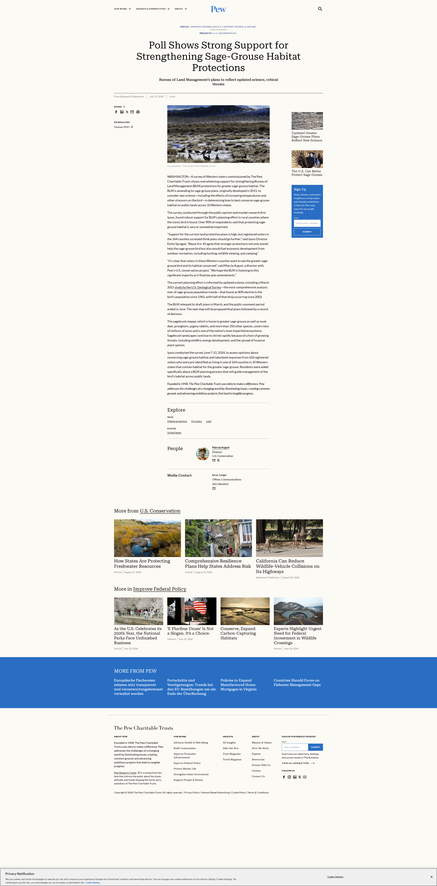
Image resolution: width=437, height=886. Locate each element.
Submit (307, 231)
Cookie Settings (335, 876)
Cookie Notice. (93, 882)
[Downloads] (320, 103)
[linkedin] (122, 112)
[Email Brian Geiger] (214, 488)
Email (296, 218)
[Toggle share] (312, 103)
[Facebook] (284, 777)
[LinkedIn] (295, 777)
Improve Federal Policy (159, 589)
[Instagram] (289, 777)
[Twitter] (299, 777)
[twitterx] (127, 112)
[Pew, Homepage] (218, 8)
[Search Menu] (320, 9)
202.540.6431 (220, 484)
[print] (138, 112)
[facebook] (116, 112)
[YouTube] (305, 777)
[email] (132, 112)
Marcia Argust (220, 447)
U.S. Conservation (160, 511)
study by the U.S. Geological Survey (198, 287)
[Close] (431, 877)
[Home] (143, 728)
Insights (228, 736)
